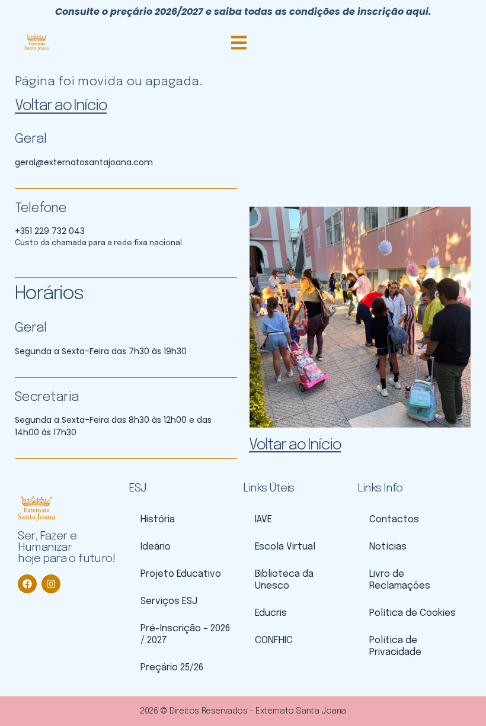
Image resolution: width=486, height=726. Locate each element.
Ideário (155, 547)
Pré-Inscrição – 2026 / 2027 (185, 634)
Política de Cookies (412, 613)
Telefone (40, 208)
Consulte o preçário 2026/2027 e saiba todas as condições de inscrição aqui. (243, 11)
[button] (238, 42)
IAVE (263, 520)
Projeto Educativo (180, 574)
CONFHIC (274, 640)
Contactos (394, 520)
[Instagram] (50, 583)
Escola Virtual (285, 547)
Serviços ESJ (168, 601)
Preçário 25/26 (171, 668)
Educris (271, 613)
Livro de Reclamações (399, 580)
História (157, 520)
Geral (30, 139)
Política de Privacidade (395, 646)
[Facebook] (27, 583)
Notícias (388, 547)
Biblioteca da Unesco (284, 580)
